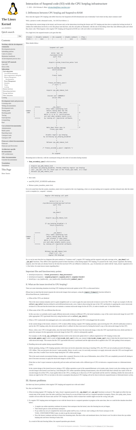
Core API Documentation (11, 73)
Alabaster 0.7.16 (101, 426)
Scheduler (7, 83)
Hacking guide (6, 113)
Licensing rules (6, 103)
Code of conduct (7, 54)
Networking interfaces (9, 91)
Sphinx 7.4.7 (90, 426)
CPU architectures (7, 154)
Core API (5, 64)
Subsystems (5, 69)
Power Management (10, 81)
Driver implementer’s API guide (12, 75)
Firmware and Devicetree (10, 146)
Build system (6, 130)
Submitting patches (8, 51)
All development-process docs (11, 58)
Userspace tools (6, 135)
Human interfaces (8, 89)
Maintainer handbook (8, 56)
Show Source (6, 173)
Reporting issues (7, 133)
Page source (110, 426)
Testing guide (6, 110)
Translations (5, 165)
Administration (6, 128)
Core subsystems (8, 71)
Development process (8, 49)
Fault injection (6, 118)
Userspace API (6, 138)
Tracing (4, 115)
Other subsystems (8, 95)
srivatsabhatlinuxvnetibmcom (59, 7)
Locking (6, 87)
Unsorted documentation (9, 160)
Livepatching (6, 120)
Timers (6, 85)
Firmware (5, 143)
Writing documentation (9, 106)
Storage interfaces (8, 93)
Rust (3, 122)
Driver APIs (5, 67)
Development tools (7, 108)
